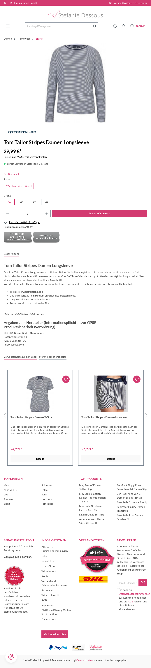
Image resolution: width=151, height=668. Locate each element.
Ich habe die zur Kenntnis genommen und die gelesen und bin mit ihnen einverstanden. (134, 599)
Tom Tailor (47, 503)
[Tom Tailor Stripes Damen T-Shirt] (40, 394)
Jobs (44, 555)
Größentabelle (12, 174)
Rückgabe (46, 590)
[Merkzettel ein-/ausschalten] (66, 379)
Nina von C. (10, 489)
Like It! (7, 494)
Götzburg (46, 499)
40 (21, 202)
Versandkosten (84, 660)
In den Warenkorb (99, 213)
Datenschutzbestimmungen (134, 593)
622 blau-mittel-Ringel (19, 185)
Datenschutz (48, 619)
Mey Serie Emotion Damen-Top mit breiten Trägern (92, 497)
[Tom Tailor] (22, 131)
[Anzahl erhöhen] (47, 213)
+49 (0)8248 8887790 (17, 557)
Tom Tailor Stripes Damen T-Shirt (32, 417)
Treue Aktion (48, 565)
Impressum (47, 605)
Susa (44, 494)
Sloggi (7, 503)
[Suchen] (94, 26)
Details (40, 458)
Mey (6, 485)
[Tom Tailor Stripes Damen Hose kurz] (111, 394)
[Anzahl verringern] (7, 213)
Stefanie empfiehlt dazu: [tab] (52, 356)
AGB (44, 600)
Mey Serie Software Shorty (132, 502)
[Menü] (8, 25)
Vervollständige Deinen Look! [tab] (20, 356)
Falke (44, 489)
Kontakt (46, 576)
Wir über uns (48, 571)
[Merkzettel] (115, 26)
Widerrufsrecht (50, 595)
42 (34, 202)
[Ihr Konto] (123, 26)
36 (9, 202)
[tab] (11, 254)
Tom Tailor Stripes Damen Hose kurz (105, 417)
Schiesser (46, 485)
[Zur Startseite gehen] (75, 14)
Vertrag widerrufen (55, 634)
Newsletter (47, 560)
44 (46, 202)
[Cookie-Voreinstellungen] (11, 656)
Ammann (9, 499)
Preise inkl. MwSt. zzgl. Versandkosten (25, 156)
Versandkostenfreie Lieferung (130, 2)
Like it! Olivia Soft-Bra (91, 514)
